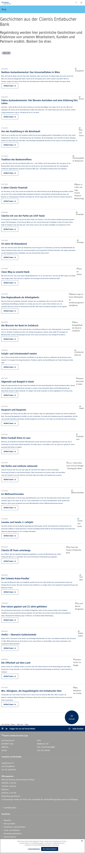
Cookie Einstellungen (34, 849)
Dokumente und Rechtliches (14, 827)
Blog (4, 9)
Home (13, 724)
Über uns (20, 724)
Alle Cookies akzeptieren (50, 849)
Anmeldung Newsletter (12, 834)
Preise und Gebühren (11, 830)
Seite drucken (77, 729)
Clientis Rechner (9, 837)
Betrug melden (9, 824)
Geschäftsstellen (9, 808)
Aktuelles (7, 820)
